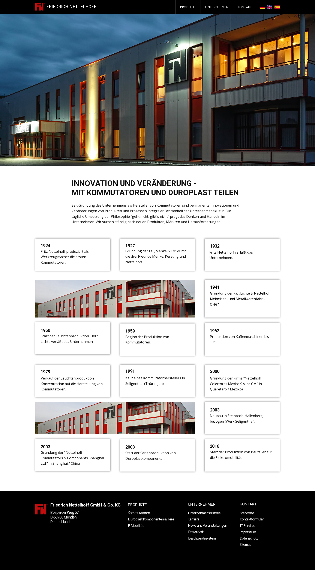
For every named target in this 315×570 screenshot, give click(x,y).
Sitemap (245, 544)
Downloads (196, 531)
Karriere (193, 519)
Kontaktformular (252, 519)
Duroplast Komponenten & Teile (151, 519)
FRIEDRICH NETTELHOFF (71, 6)
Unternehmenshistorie (204, 513)
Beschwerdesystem (202, 538)
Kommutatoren (139, 512)
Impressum (248, 532)
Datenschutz (249, 538)
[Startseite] (40, 7)
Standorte (247, 513)
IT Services (247, 525)
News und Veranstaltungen (207, 525)
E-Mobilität (135, 525)
